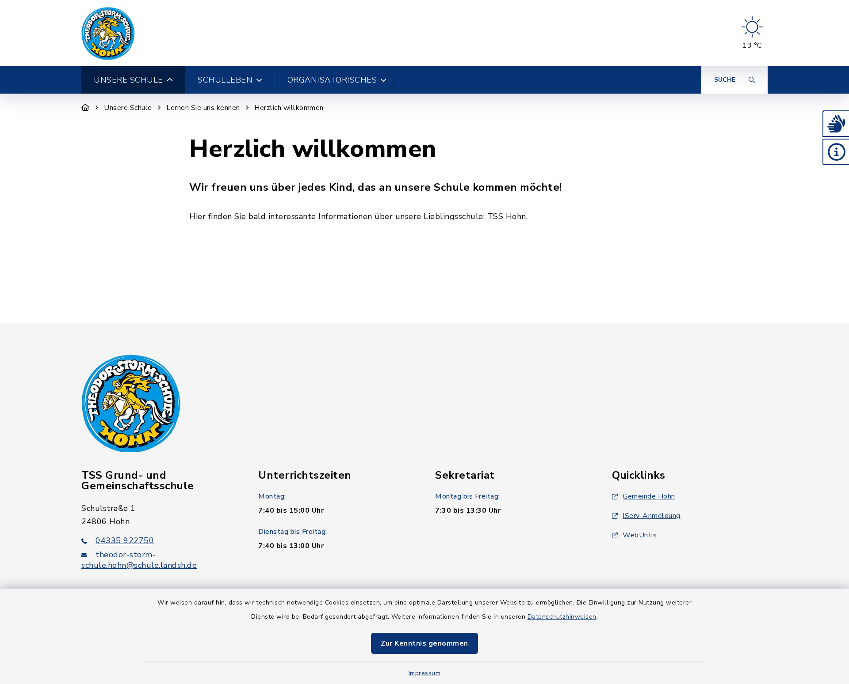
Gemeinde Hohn (649, 496)
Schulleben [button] (225, 80)
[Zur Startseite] (85, 107)
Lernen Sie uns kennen (203, 108)
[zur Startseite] (108, 33)
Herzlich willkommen (289, 108)
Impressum (425, 673)
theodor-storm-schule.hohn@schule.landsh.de (139, 560)
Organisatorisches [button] (332, 80)
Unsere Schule (128, 108)
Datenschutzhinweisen (562, 616)
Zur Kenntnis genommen (424, 643)
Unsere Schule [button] (128, 80)
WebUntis (640, 535)
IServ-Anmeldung (652, 516)
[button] (835, 123)
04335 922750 (125, 540)
